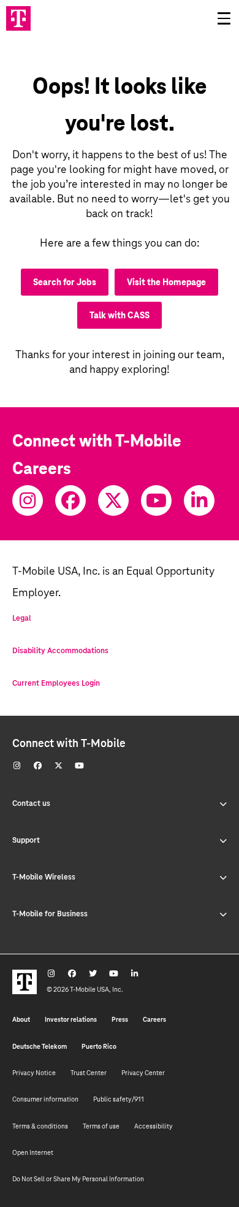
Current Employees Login (56, 683)
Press (120, 1019)
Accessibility (153, 1126)
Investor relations (71, 1019)
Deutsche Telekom (39, 1046)
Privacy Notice (34, 1072)
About (21, 1019)
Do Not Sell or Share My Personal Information (78, 1178)
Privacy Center (143, 1072)
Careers (154, 1019)
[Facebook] (70, 500)
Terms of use (101, 1126)
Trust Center (88, 1072)
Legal (21, 618)
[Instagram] (27, 500)
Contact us (31, 803)
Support (26, 840)
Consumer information (45, 1099)
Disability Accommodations (60, 651)
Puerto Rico (99, 1046)
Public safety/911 (118, 1099)
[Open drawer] (223, 18)
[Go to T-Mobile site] (18, 18)
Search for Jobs (64, 282)
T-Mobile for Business (50, 914)
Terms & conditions (40, 1126)
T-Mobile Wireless (43, 877)
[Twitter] (113, 500)
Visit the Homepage (166, 282)
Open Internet (32, 1152)
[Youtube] (156, 500)
